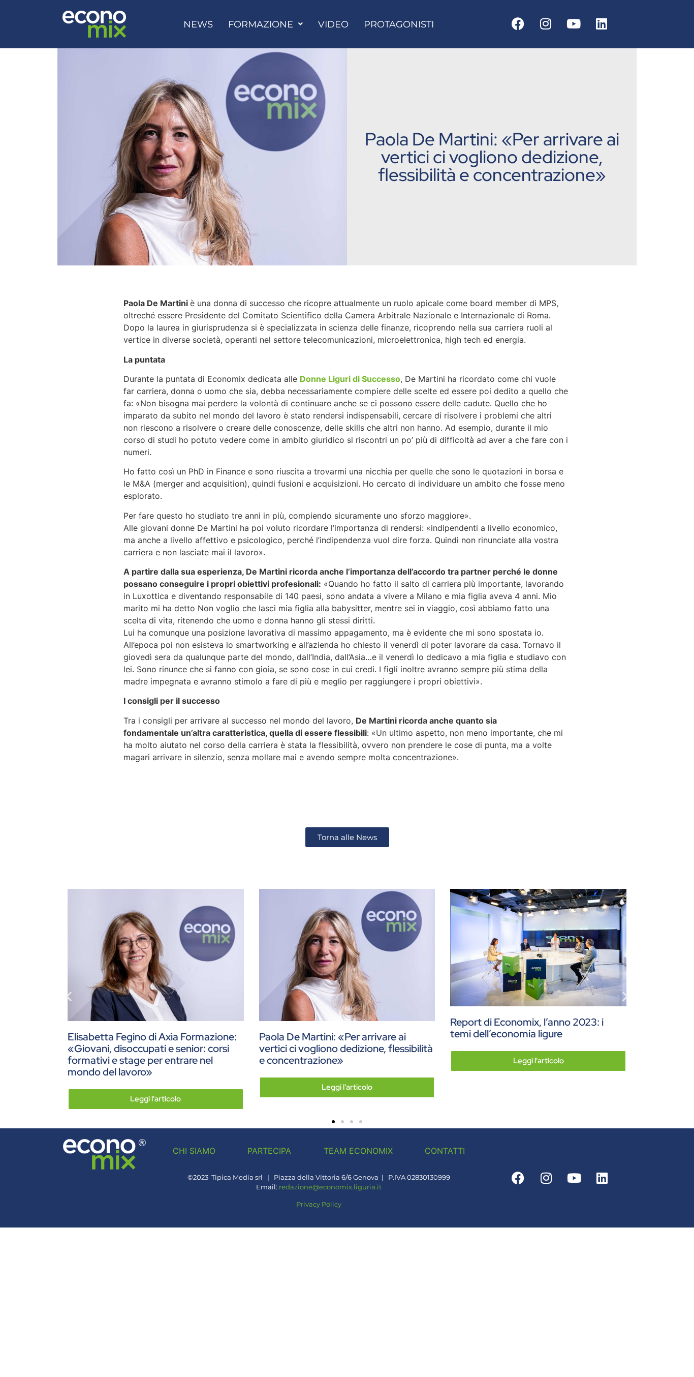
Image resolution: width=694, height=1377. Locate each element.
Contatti (445, 1151)
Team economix (358, 1151)
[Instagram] (545, 23)
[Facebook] (517, 23)
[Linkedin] (601, 23)
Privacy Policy (318, 1204)
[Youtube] (573, 23)
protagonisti (399, 24)
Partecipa (269, 1151)
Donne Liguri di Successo (350, 379)
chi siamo (194, 1151)
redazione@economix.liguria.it (330, 1187)
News (198, 24)
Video (333, 24)
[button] (68, 996)
